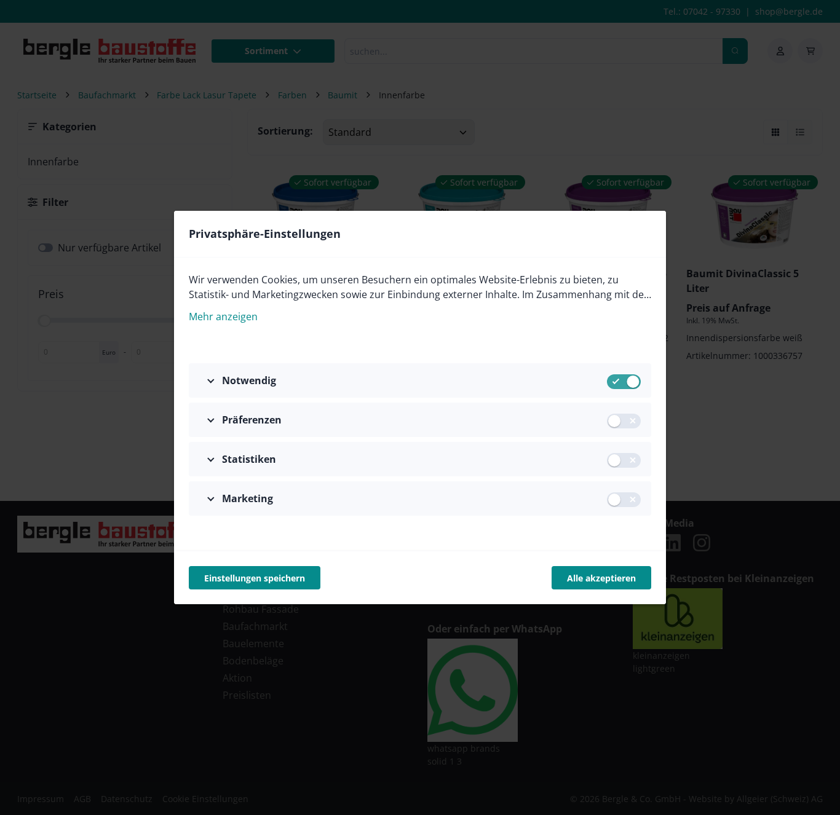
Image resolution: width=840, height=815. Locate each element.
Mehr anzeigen (223, 316)
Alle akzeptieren (601, 578)
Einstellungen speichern (254, 578)
